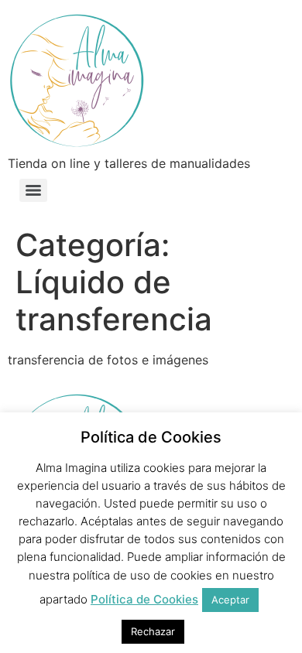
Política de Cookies (144, 599)
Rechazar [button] (153, 631)
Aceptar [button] (230, 599)
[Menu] (33, 190)
